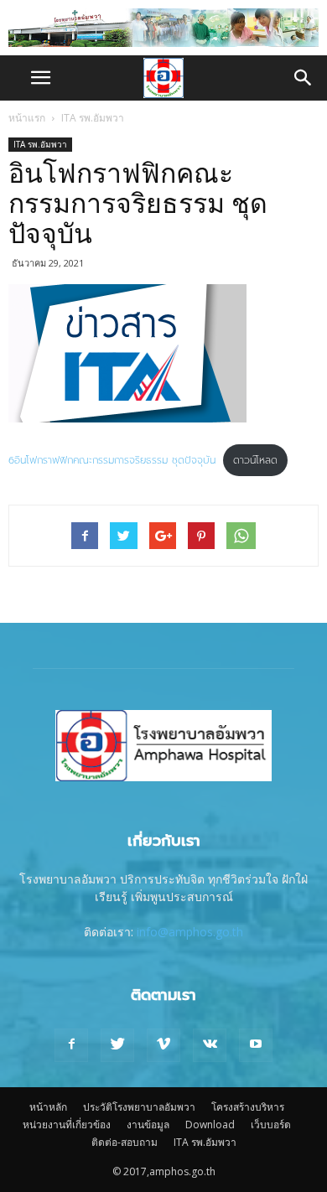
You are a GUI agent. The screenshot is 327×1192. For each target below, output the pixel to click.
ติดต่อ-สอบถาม (124, 1142)
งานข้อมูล (148, 1124)
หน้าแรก (26, 118)
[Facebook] (71, 1045)
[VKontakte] (209, 1045)
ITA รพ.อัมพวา (92, 118)
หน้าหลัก (48, 1107)
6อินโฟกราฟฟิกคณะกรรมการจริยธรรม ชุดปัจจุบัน (111, 460)
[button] (303, 78)
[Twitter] (117, 1045)
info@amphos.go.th (190, 932)
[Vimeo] (163, 1045)
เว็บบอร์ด (271, 1124)
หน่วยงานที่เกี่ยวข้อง (67, 1124)
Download (210, 1124)
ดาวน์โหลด (255, 460)
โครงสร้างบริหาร (247, 1107)
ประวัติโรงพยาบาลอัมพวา (139, 1107)
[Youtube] (255, 1045)
